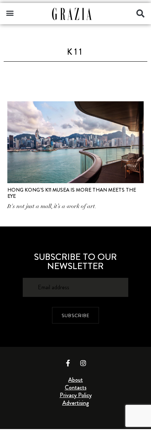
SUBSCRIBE (75, 315)
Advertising (75, 403)
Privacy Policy (76, 395)
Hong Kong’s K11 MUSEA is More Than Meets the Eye (71, 193)
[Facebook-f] (68, 363)
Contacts (75, 387)
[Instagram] (83, 363)
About (75, 379)
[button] (10, 13)
